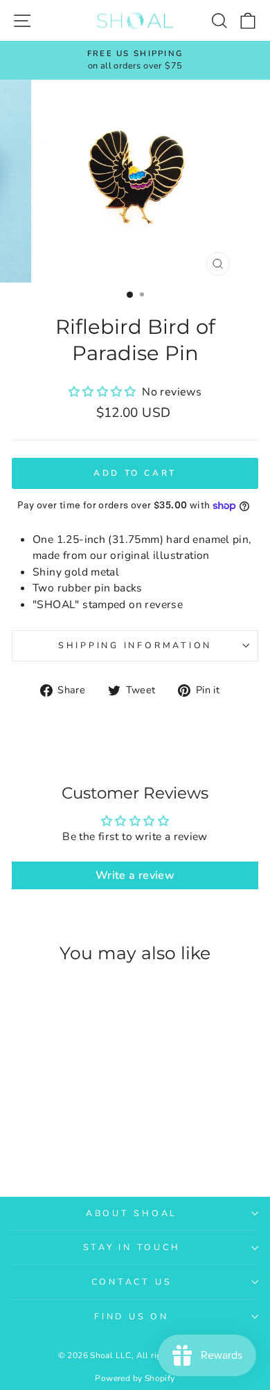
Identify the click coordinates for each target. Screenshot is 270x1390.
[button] (104, 392)
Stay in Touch (132, 1247)
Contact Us (131, 1281)
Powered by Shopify (134, 1378)
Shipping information (135, 645)
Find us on (131, 1316)
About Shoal (131, 1213)
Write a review (135, 875)
